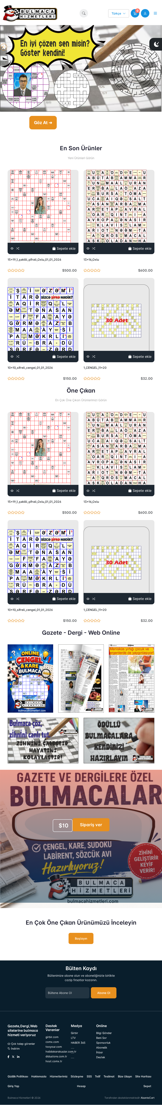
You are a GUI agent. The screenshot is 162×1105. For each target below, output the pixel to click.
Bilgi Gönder (104, 1033)
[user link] (145, 13)
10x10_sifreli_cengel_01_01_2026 (30, 367)
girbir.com (52, 1037)
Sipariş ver (91, 824)
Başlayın (81, 938)
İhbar (99, 1052)
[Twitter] (13, 1057)
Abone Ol (103, 993)
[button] (84, 13)
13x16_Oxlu (91, 259)
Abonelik (101, 1047)
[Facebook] (8, 1057)
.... (72, 1047)
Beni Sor (101, 1037)
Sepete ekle (66, 248)
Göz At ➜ (43, 122)
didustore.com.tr (56, 1056)
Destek (100, 1057)
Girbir (74, 1033)
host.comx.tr (54, 1061)
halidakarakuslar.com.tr (56, 1051)
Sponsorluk (103, 1042)
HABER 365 (78, 1042)
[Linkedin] (18, 1057)
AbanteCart (147, 1097)
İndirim (15, 1048)
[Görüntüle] (12, 248)
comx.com (52, 1041)
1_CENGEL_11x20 (95, 367)
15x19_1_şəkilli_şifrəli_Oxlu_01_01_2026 (34, 259)
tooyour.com (54, 1046)
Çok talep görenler (22, 1043)
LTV (73, 1037)
